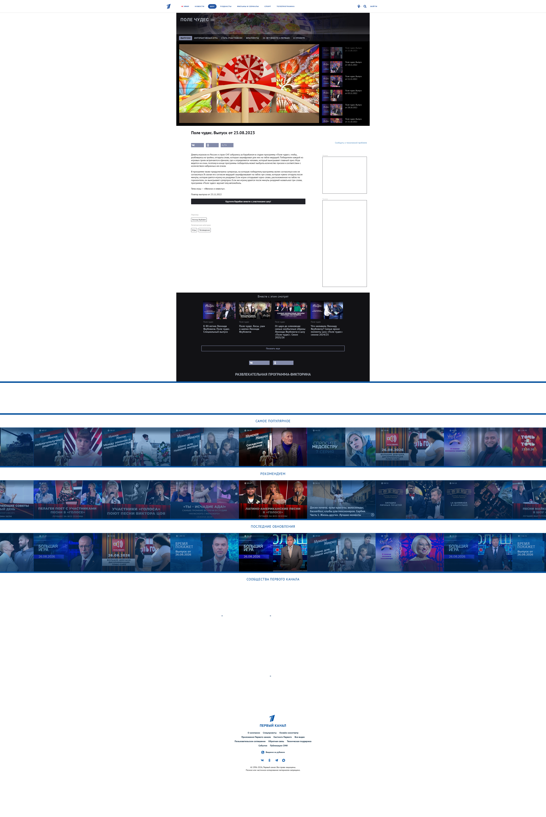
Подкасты (225, 6)
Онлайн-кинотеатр (288, 732)
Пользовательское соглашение (250, 741)
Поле (194, 19)
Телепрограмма (285, 6)
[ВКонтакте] (197, 145)
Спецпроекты (270, 732)
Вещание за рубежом (275, 752)
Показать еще (273, 348)
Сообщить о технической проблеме (351, 142)
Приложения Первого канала (256, 737)
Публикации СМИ (279, 745)
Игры (194, 230)
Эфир (186, 6)
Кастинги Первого (283, 737)
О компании (254, 732)
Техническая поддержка (299, 741)
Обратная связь (276, 741)
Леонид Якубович (199, 220)
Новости (199, 6)
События (262, 745)
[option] (343, 51)
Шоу (212, 6)
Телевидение (204, 230)
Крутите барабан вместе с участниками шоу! (248, 201)
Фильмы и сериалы (248, 6)
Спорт (267, 6)
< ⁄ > (224, 145)
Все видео (300, 737)
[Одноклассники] (212, 145)
